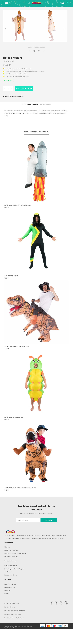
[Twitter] (34, 51)
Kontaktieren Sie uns (10, 575)
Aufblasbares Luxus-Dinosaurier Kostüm (16, 346)
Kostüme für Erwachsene (11, 603)
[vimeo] (39, 51)
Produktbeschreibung (29, 104)
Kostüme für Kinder (9, 607)
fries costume (47, 113)
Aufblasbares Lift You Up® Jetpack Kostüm (17, 205)
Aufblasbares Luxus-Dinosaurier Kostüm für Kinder (20, 488)
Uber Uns (7, 547)
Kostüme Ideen (8, 618)
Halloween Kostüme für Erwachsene (14, 610)
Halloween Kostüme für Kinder (12, 614)
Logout (6, 593)
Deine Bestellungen (10, 584)
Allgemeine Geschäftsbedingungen (15, 553)
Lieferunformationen (10, 565)
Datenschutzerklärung (11, 556)
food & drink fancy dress (19, 113)
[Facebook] (29, 51)
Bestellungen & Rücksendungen (14, 569)
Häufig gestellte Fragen (11, 550)
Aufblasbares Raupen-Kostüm (13, 417)
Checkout (7, 590)
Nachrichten (19, 618)
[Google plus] (44, 51)
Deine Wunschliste (9, 587)
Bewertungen (45, 104)
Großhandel (7, 572)
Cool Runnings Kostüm (11, 276)
